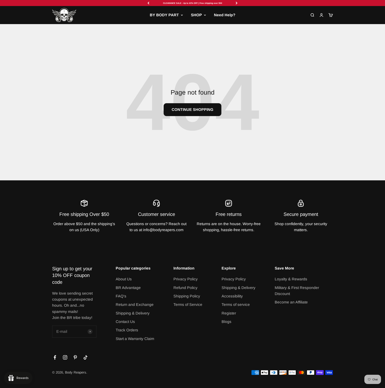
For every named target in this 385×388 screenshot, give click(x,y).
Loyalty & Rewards (291, 279)
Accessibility (232, 296)
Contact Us (125, 322)
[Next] (237, 3)
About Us (124, 279)
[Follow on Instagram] (65, 357)
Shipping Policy (186, 296)
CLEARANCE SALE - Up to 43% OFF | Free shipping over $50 (192, 3)
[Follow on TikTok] (85, 357)
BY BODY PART (164, 15)
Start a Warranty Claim (135, 339)
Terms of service (236, 304)
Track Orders (127, 330)
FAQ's (121, 296)
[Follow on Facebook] (55, 357)
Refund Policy (185, 288)
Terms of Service (187, 304)
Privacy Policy (185, 279)
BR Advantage (128, 288)
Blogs (226, 322)
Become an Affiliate (291, 302)
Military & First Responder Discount (297, 291)
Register (229, 313)
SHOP (196, 15)
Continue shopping (192, 109)
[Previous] (148, 3)
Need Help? (224, 15)
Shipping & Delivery (133, 313)
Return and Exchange (135, 304)
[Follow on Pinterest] (75, 357)
